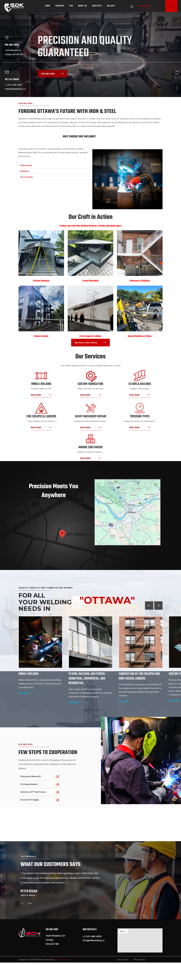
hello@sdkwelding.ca (15, 88)
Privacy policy (139, 959)
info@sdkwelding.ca (94, 940)
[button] (131, 6)
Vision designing (61, 959)
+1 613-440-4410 (13, 84)
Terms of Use (122, 959)
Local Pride (27, 177)
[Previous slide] (149, 605)
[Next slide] (158, 605)
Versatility (27, 165)
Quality (25, 171)
